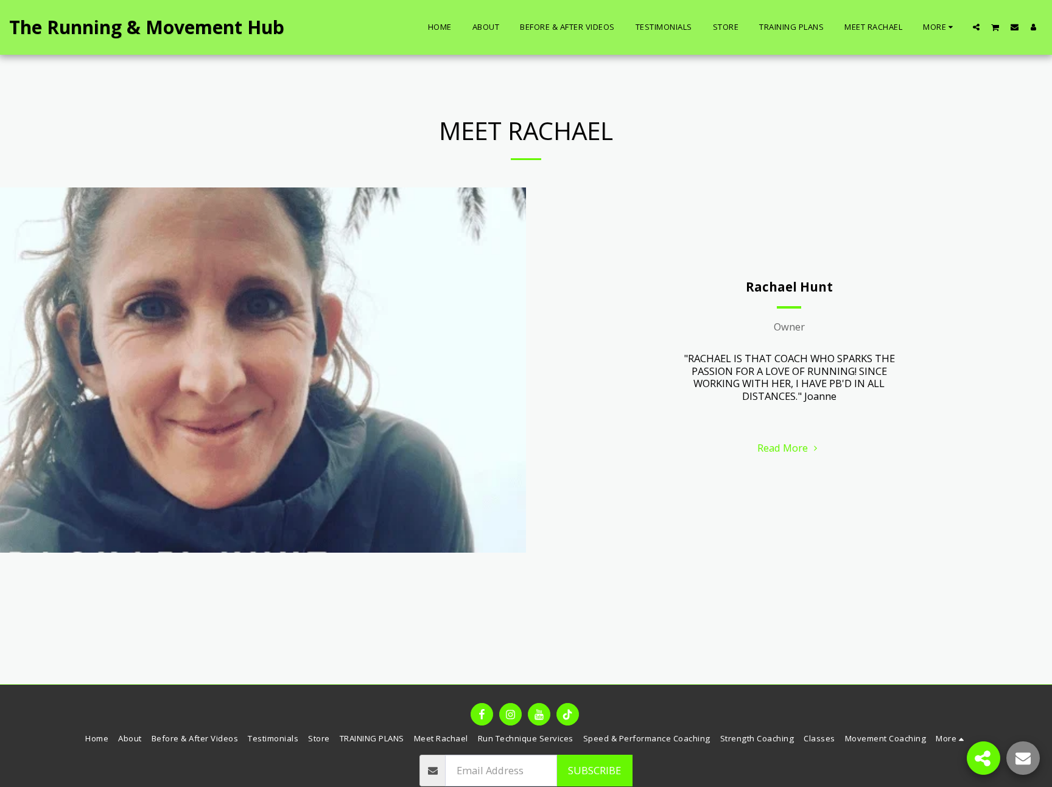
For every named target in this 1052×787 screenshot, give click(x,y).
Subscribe (594, 770)
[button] (976, 27)
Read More (783, 448)
